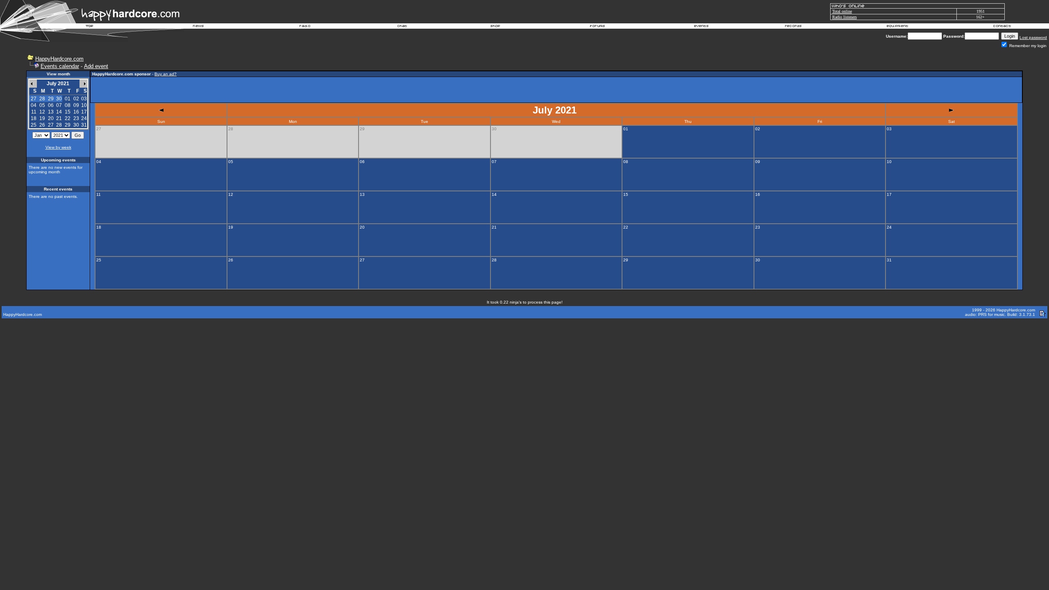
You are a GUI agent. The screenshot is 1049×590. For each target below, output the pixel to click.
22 (67, 118)
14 (59, 112)
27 (51, 125)
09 (76, 105)
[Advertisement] (556, 89)
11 (33, 112)
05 (42, 105)
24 (84, 118)
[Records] (793, 27)
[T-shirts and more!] (495, 27)
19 (42, 118)
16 (76, 112)
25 (33, 125)
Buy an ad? (165, 74)
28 (59, 125)
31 (84, 125)
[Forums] (597, 27)
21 (59, 118)
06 (51, 105)
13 (51, 112)
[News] (197, 27)
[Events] (701, 27)
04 (33, 105)
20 (51, 118)
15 (67, 112)
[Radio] (305, 27)
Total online (842, 11)
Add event (96, 66)
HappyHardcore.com (59, 59)
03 (84, 99)
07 (59, 105)
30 (76, 125)
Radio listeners (844, 17)
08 (67, 105)
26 (42, 125)
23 (76, 118)
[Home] (89, 27)
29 (67, 125)
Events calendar (60, 66)
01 (67, 99)
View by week (58, 147)
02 (76, 99)
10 (84, 105)
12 (42, 112)
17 (84, 112)
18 (33, 118)
